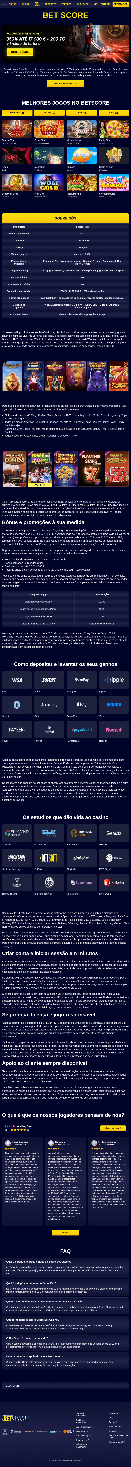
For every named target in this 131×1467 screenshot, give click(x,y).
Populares (15, 113)
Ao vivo (47, 113)
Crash (80, 113)
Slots (111, 113)
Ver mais (65, 1232)
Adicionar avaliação (113, 1128)
